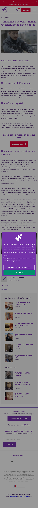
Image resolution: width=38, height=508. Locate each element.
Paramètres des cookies (19, 267)
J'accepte (19, 272)
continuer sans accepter (24, 258)
